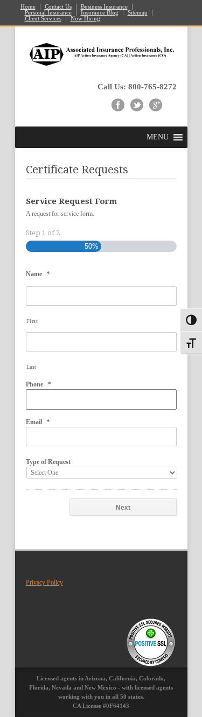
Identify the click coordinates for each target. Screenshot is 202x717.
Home (28, 7)
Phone (38, 384)
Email (38, 422)
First (32, 321)
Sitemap (138, 13)
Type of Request (48, 462)
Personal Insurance (48, 13)
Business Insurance (104, 7)
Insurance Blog (100, 13)
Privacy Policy (44, 582)
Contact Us (58, 7)
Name (38, 274)
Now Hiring (85, 19)
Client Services (43, 19)
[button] (158, 137)
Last (31, 367)
